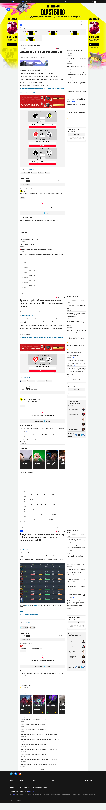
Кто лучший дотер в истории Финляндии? (75, 402)
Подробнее (38, 795)
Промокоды (53, 780)
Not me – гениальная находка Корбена (29, 341)
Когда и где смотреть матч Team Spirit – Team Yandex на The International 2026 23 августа (39, 494)
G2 (20, 69)
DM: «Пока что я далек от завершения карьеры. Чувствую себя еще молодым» (75, 299)
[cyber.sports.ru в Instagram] (20, 773)
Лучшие (28, 181)
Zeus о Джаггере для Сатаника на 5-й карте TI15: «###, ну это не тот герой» (36, 679)
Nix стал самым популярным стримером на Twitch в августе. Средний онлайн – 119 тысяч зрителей (41, 673)
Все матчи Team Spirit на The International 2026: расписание (33, 479)
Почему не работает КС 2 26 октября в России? (30, 280)
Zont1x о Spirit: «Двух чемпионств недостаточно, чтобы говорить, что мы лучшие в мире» (39, 220)
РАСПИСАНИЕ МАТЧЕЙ (24, 21)
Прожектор (35, 780)
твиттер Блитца (27, 377)
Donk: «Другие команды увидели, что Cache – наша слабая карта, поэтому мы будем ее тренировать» (76, 74)
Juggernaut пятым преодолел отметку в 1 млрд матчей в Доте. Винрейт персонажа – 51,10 (76, 307)
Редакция (12, 783)
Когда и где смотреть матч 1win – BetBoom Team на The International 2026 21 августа (38, 519)
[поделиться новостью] (64, 48)
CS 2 (23, 45)
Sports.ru (13, 794)
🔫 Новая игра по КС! (71, 118)
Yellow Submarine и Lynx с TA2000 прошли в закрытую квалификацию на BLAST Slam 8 (76, 331)
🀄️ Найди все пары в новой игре (27, 315)
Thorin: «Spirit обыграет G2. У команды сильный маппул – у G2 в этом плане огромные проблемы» (41, 225)
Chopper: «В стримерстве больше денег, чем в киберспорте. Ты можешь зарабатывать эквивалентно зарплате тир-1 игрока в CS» (76, 112)
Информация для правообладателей (40, 787)
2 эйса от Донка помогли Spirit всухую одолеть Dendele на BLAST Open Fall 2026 (76, 98)
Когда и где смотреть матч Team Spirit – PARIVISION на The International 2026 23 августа (39, 489)
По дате (22, 181)
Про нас (11, 780)
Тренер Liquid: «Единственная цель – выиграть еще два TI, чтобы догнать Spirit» (42, 293)
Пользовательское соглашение (39, 783)
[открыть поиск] (86, 1)
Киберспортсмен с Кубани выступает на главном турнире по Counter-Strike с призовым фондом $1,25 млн (42, 255)
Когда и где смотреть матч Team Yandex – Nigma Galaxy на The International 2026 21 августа (39, 514)
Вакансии (21, 780)
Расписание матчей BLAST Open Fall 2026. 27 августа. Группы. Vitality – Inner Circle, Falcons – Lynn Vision (76, 60)
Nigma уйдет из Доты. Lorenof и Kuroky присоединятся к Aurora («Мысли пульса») (76, 346)
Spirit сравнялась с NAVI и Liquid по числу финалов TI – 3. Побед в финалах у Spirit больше (39, 434)
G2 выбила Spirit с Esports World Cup (34, 45)
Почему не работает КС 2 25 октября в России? (30, 285)
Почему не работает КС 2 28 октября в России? (30, 270)
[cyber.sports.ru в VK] (15, 773)
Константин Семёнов (30, 169)
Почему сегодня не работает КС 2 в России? (29, 265)
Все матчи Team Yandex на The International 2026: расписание (33, 484)
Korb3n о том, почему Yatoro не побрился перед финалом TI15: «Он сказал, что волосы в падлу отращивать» (76, 315)
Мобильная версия (88, 780)
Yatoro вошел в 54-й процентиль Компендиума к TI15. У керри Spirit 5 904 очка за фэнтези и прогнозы (76, 354)
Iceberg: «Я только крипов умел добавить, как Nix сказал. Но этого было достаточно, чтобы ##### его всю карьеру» (76, 338)
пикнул (35, 605)
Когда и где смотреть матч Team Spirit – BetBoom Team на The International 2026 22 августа (39, 504)
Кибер (21, 45)
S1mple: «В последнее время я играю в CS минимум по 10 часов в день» (76, 67)
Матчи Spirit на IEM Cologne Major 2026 (28, 244)
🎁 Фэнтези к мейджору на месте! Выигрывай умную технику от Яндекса (36, 249)
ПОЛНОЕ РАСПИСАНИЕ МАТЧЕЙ (53, 43)
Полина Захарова (29, 375)
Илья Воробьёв (28, 622)
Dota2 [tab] (24, 24)
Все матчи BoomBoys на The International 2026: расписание (33, 499)
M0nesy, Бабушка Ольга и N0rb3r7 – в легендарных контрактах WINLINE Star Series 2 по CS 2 (40, 260)
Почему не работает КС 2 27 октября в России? (30, 275)
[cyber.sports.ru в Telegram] (11, 773)
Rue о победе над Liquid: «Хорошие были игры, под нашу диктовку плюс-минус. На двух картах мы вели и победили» (42, 440)
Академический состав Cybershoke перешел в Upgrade (76, 105)
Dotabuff (25, 623)
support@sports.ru (31, 791)
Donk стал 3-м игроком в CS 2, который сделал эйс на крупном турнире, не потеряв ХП (76, 91)
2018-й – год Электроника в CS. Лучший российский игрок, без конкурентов (38, 92)
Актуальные (34, 181)
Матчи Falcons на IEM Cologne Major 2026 (29, 239)
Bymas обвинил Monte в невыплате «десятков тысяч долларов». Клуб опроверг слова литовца (76, 52)
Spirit (44, 69)
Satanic (27, 605)
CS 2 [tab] (21, 24)
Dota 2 (23, 293)
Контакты (12, 787)
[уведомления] (89, 1)
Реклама (21, 783)
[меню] (19, 1)
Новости (26, 45)
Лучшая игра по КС (28, 645)
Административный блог (24, 787)
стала (28, 332)
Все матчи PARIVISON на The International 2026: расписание (33, 474)
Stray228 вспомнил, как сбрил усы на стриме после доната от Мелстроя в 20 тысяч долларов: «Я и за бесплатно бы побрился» (75, 323)
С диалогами (60, 180)
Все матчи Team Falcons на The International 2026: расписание (33, 509)
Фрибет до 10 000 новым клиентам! (32, 191)
